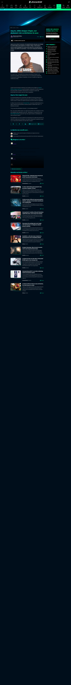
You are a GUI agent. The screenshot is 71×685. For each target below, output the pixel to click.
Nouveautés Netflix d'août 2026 (53, 59)
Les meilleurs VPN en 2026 (52, 73)
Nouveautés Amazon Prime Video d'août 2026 (53, 63)
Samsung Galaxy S (25, 183)
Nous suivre (41, 124)
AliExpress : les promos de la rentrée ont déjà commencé (52, 47)
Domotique (6, 9)
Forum (63, 7)
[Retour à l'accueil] (35, 2)
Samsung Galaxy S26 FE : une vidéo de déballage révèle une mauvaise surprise (32, 271)
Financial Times (27, 103)
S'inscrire (52, 39)
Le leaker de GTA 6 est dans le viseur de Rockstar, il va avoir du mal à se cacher (32, 284)
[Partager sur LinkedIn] (25, 124)
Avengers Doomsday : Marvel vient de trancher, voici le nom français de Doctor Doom (32, 248)
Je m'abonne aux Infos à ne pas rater (19, 40)
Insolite (13, 9)
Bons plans (25, 7)
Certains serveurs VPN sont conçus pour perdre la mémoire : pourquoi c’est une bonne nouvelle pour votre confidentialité (32, 201)
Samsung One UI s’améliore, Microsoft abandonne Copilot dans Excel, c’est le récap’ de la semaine (32, 212)
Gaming (11, 7)
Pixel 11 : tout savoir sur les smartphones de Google (52, 49)
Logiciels (19, 9)
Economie (10, 9)
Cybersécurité (40, 7)
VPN (34, 7)
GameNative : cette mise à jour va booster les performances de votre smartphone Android (31, 236)
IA (54, 7)
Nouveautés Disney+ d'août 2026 (53, 61)
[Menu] (2, 2)
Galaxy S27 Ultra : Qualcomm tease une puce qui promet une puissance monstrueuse (32, 176)
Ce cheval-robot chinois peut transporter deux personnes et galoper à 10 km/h (32, 187)
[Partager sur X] (13, 124)
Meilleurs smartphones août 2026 (53, 71)
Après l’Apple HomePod (15, 113)
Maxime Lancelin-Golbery (17, 36)
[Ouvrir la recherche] (69, 2)
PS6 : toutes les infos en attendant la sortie (53, 58)
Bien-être (68, 7)
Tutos (30, 7)
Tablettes (22, 9)
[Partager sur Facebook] (19, 124)
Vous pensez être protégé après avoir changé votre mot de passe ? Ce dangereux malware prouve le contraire (31, 225)
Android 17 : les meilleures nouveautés (52, 52)
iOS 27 (49, 55)
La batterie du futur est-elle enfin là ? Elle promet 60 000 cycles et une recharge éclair (32, 259)
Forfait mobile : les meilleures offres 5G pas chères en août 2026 (53, 68)
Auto (16, 7)
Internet (16, 9)
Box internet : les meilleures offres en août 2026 (53, 65)
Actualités (59, 7)
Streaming (50, 7)
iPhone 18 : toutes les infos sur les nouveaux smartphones (53, 54)
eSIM (44, 7)
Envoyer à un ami (33, 124)
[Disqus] (27, 155)
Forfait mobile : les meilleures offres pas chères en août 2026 (53, 70)
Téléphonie (2, 7)
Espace (20, 7)
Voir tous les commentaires (16, 169)
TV (24, 9)
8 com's (38, 36)
